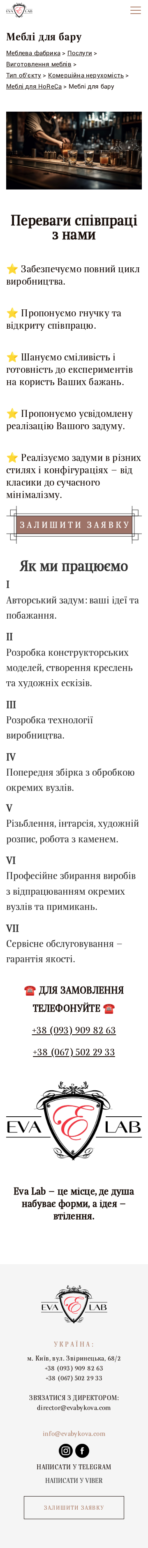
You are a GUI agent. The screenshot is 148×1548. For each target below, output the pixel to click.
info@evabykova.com (74, 1434)
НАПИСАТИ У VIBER (74, 1481)
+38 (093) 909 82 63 (74, 1030)
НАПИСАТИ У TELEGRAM (74, 1467)
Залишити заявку (74, 1508)
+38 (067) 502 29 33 (74, 1052)
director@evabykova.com (74, 1408)
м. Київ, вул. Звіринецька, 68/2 (74, 1358)
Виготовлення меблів (39, 64)
